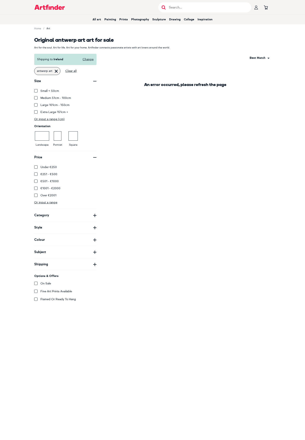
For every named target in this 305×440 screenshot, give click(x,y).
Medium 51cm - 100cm (55, 98)
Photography (140, 19)
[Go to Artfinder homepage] (49, 7)
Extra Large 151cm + (54, 112)
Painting (110, 19)
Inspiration (205, 19)
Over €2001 (48, 195)
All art (97, 19)
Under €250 (48, 167)
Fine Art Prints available (56, 291)
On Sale (45, 283)
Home (37, 28)
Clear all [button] (71, 71)
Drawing (175, 19)
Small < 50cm (49, 91)
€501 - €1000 (49, 181)
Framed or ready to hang (58, 299)
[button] (259, 58)
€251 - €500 (48, 174)
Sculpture (159, 19)
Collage (189, 19)
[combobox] (259, 58)
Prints (123, 19)
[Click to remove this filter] (56, 71)
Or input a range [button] (45, 202)
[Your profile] (256, 7)
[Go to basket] (266, 7)
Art (48, 28)
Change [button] (88, 59)
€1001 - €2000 (50, 188)
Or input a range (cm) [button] (49, 119)
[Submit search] (163, 7)
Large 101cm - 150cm (55, 105)
